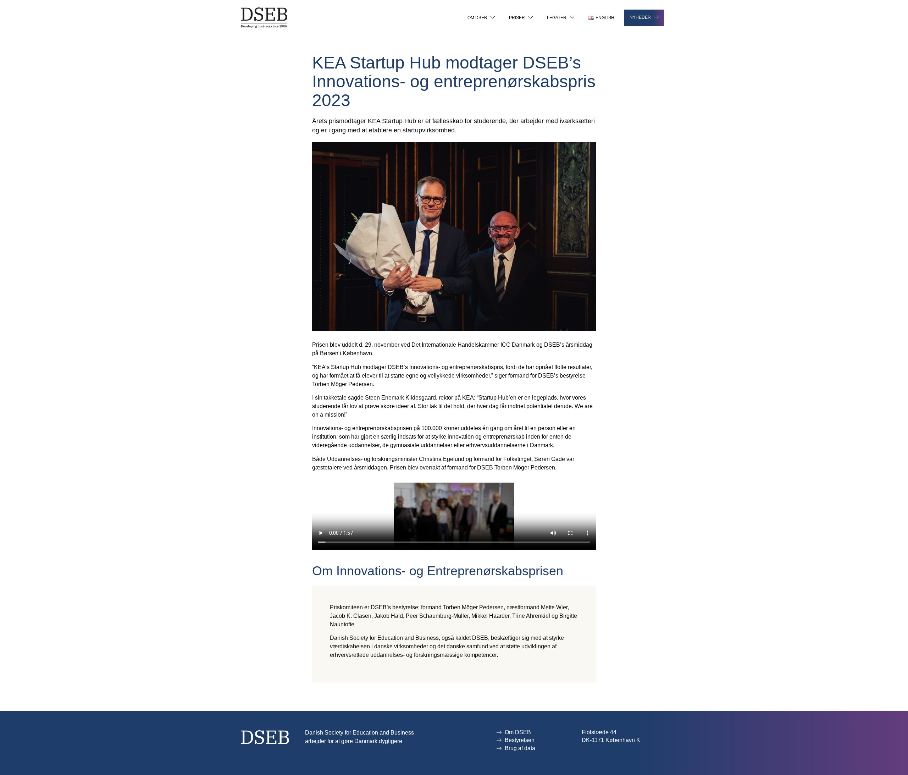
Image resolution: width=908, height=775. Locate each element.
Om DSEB (477, 17)
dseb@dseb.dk (601, 748)
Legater (556, 17)
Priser (517, 17)
